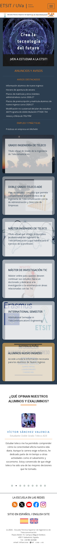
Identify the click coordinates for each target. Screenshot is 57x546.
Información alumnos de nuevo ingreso (24, 85)
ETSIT (6, 5)
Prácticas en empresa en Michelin (22, 129)
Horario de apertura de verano (20, 89)
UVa (20, 5)
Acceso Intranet (31, 6)
